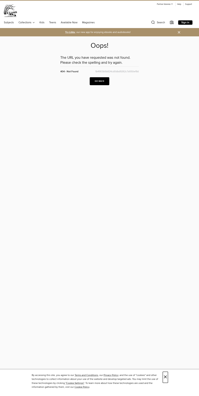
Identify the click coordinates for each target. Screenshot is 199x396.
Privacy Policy (111, 375)
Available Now (69, 22)
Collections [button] (26, 22)
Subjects (9, 22)
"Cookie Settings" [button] (74, 383)
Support (188, 4)
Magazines (88, 22)
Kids (41, 22)
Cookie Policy (81, 387)
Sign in (185, 22)
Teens (52, 22)
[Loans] (172, 23)
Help (179, 4)
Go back (99, 81)
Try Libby (70, 32)
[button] (165, 4)
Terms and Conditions (86, 375)
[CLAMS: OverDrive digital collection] (10, 10)
